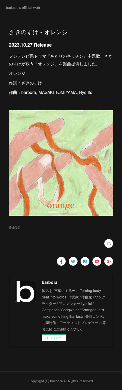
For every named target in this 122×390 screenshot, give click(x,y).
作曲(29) (14, 227)
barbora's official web (23, 7)
